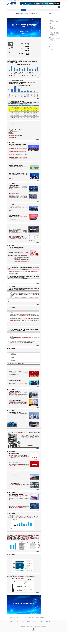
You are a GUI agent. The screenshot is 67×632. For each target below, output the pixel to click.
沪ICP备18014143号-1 (41, 624)
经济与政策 (41, 621)
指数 (49, 37)
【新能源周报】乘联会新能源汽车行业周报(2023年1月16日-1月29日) (37, 617)
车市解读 (22, 621)
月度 (49, 23)
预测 (49, 46)
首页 (11, 621)
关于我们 (55, 621)
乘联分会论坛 (48, 621)
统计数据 (28, 621)
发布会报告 (34, 621)
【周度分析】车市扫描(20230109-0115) (14, 617)
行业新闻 (16, 621)
